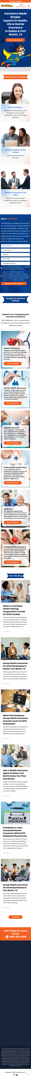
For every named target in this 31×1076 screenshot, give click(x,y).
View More (15, 917)
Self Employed (23, 978)
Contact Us (23, 1001)
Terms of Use (23, 1020)
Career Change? (15, 1)
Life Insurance (23, 985)
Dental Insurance (23, 958)
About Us (23, 997)
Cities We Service (23, 1007)
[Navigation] (28, 6)
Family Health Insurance (23, 952)
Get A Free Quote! (15, 40)
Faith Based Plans (23, 975)
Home (23, 994)
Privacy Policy (23, 1016)
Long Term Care (23, 971)
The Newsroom (23, 1004)
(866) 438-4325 (25, 1036)
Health (23, 948)
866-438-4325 (21, 7)
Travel (23, 962)
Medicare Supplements (23, 965)
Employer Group (23, 982)
